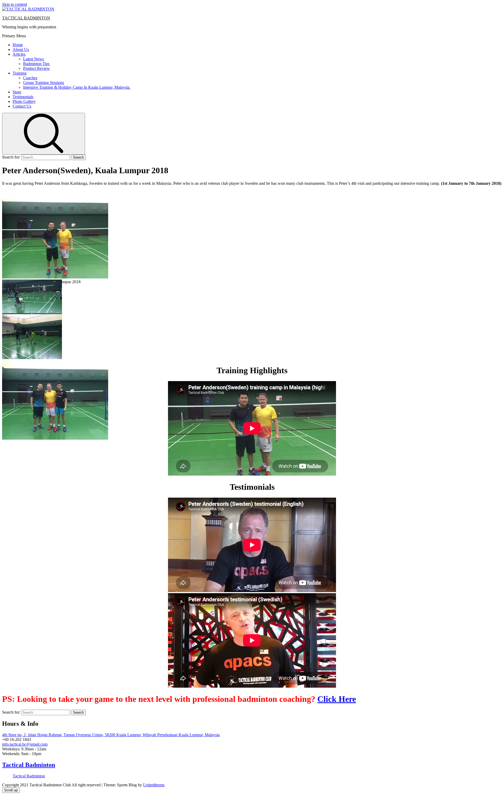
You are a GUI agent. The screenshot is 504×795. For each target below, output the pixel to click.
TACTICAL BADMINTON (26, 18)
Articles (19, 54)
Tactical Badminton (28, 764)
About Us (21, 49)
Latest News (33, 59)
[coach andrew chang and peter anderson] (55, 277)
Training (20, 73)
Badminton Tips (36, 63)
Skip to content (14, 4)
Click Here (336, 699)
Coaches (30, 78)
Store (17, 92)
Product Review (36, 68)
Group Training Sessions (43, 82)
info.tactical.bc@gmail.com (25, 744)
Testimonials (23, 96)
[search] (43, 134)
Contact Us (22, 106)
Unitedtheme (153, 785)
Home (18, 45)
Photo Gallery (24, 101)
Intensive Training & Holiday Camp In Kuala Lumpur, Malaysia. (76, 87)
